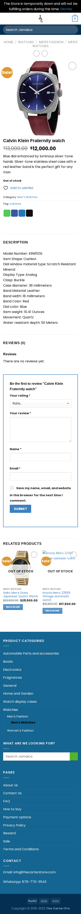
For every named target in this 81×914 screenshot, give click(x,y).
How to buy (12, 809)
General (9, 685)
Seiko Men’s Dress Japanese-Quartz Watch (20, 594)
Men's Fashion (51, 42)
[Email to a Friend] (29, 213)
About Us (10, 785)
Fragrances (12, 677)
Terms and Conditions (21, 849)
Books (8, 661)
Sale (6, 841)
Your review (20, 413)
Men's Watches (27, 197)
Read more (13, 607)
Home (8, 42)
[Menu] (5, 18)
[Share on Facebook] (14, 213)
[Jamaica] (23, 901)
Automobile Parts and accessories (31, 653)
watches (15, 203)
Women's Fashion (20, 730)
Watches (26, 42)
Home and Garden (18, 693)
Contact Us (12, 793)
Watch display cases (20, 701)
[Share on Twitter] (21, 213)
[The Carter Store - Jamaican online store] (40, 18)
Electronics (12, 669)
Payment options (17, 817)
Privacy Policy (14, 825)
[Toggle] (76, 653)
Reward (9, 833)
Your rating (20, 395)
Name (16, 449)
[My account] (67, 18)
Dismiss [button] (66, 9)
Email (15, 468)
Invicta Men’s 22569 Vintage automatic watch (56, 596)
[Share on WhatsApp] (7, 213)
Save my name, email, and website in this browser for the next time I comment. (40, 494)
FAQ (6, 801)
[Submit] (73, 30)
